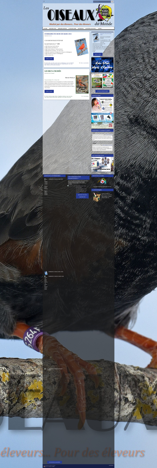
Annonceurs (111, 465)
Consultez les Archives (54, 462)
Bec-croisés (52, 96)
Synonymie (69, 97)
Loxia (71, 63)
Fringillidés (52, 73)
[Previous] (94, 81)
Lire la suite (49, 58)
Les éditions (81, 28)
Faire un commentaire (85, 62)
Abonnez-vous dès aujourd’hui (82, 195)
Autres (100, 28)
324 (49, 96)
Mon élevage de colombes (107, 145)
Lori (69, 63)
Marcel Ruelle (49, 97)
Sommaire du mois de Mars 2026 (56, 276)
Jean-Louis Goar (69, 96)
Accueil (45, 28)
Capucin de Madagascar (61, 62)
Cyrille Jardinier (47, 63)
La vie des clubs (72, 28)
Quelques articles (62, 28)
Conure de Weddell (70, 62)
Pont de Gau (53, 64)
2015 (47, 96)
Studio (53, 466)
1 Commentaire (86, 96)
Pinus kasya (64, 97)
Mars (45, 64)
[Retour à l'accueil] (78, 15)
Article (49, 73)
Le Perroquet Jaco (109, 134)
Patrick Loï (49, 64)
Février (56, 96)
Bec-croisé (55, 62)
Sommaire (50, 35)
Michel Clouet (54, 97)
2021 (47, 62)
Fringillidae (60, 96)
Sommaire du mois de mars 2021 (58, 34)
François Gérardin (65, 63)
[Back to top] (154, 465)
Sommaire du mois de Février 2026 (55, 369)
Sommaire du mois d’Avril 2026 (56, 271)
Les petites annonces (90, 28)
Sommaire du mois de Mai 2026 (56, 179)
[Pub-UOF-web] (102, 112)
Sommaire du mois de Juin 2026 (105, 34)
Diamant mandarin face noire (55, 63)
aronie (51, 62)
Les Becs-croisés (53, 71)
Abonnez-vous (52, 28)
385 (49, 62)
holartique (64, 96)
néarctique (60, 97)
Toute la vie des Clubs (102, 91)
